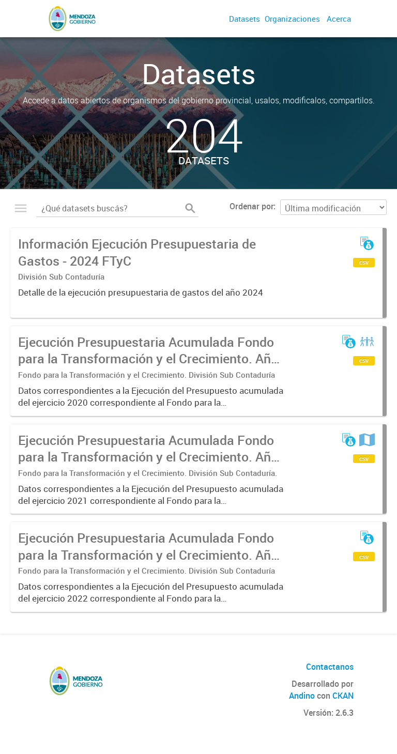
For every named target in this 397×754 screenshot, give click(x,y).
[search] (190, 208)
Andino (302, 695)
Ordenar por (251, 206)
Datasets (244, 18)
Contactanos (330, 666)
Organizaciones (292, 18)
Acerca (339, 18)
